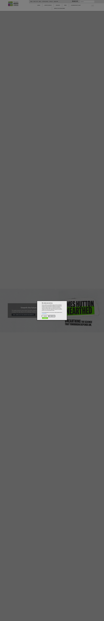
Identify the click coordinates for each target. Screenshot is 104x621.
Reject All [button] (52, 316)
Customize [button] (45, 316)
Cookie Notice (44, 313)
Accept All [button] (45, 318)
